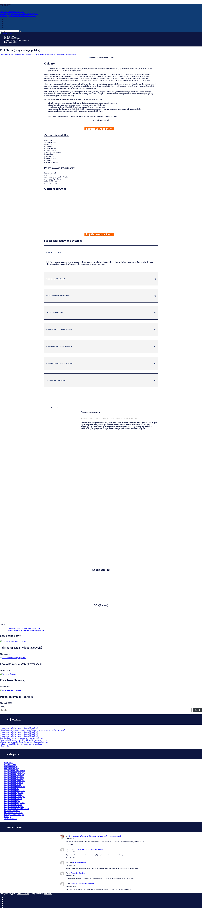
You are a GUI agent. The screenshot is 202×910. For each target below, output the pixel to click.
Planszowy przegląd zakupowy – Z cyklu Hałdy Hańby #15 (21, 732)
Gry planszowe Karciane (13, 795)
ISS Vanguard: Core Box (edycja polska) (89, 849)
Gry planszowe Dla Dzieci (13, 783)
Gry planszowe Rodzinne (13, 805)
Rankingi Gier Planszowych (14, 815)
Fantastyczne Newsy (11, 769)
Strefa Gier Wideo (10, 819)
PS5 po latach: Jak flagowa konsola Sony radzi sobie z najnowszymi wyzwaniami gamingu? (32, 730)
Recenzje (7, 817)
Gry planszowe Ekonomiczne (14, 787)
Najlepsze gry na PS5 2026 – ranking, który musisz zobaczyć (21, 744)
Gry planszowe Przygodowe (14, 803)
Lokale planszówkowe (12, 811)
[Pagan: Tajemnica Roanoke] (10, 690)
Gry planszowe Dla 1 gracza (14, 777)
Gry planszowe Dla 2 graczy (14, 779)
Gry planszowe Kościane (13, 799)
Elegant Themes (22, 894)
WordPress (48, 894)
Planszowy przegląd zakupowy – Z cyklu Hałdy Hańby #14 (21, 734)
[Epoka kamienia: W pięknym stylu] (13, 658)
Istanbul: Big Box (6, 746)
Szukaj (2, 707)
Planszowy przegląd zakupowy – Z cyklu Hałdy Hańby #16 (21, 728)
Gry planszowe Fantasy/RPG (24, 55)
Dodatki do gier (10, 765)
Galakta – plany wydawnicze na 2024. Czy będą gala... (19, 14)
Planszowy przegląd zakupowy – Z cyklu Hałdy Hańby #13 (21, 736)
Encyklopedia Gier (10, 42)
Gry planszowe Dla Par (12, 785)
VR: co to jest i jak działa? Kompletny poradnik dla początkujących (24, 742)
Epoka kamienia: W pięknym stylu (21, 664)
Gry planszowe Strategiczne (14, 807)
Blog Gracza (8, 763)
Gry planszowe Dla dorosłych (14, 781)
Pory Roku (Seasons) (12, 680)
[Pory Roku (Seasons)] (8, 674)
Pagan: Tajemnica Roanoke (16, 696)
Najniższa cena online (98, 128)
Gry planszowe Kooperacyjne (14, 797)
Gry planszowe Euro (11, 789)
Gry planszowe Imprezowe (13, 793)
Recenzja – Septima (79, 862)
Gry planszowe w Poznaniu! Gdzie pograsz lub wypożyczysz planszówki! (94, 836)
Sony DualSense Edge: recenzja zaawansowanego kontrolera (21, 738)
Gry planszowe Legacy (12, 801)
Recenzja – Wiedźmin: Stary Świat (12, 12)
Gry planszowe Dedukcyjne (14, 775)
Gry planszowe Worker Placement (16, 809)
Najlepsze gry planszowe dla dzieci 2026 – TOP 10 (18, 16)
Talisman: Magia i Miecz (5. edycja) (21, 647)
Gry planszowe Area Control (14, 771)
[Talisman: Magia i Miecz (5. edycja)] (13, 641)
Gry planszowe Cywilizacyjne (14, 773)
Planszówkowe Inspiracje (13, 813)
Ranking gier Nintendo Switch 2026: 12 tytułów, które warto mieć (23, 740)
